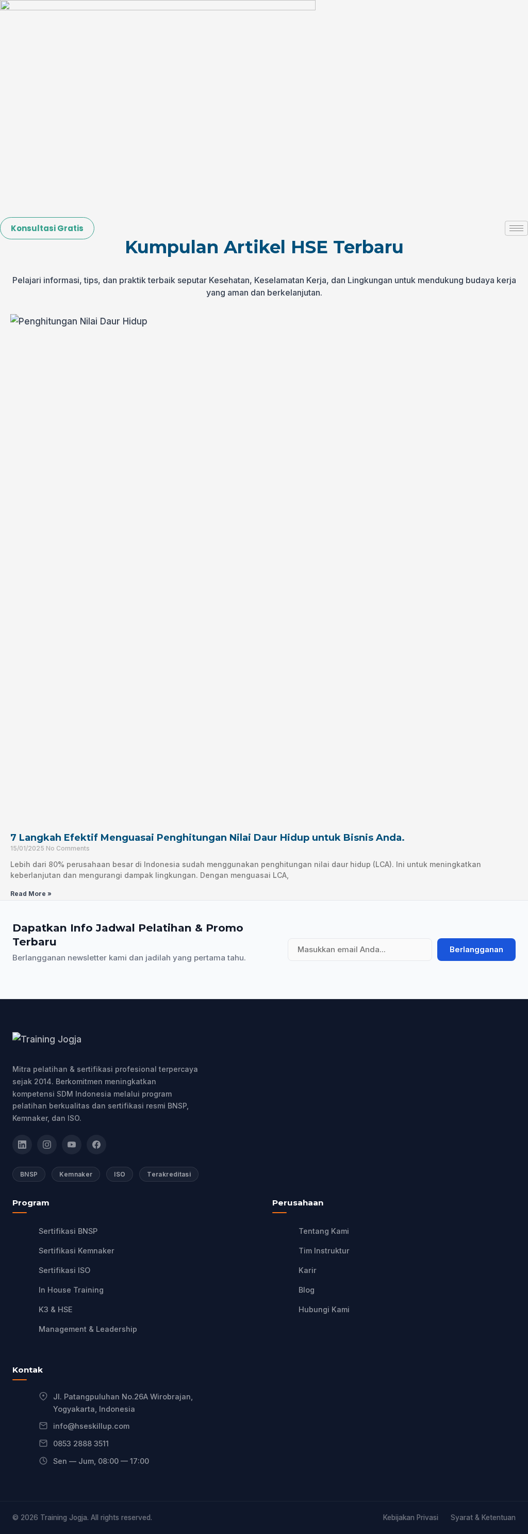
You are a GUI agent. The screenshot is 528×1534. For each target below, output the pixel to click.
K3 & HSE (56, 1309)
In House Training (71, 1289)
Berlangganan (476, 949)
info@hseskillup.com (91, 1426)
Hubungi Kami (324, 1309)
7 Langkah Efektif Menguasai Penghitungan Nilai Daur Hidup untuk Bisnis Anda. (207, 837)
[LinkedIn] (22, 1144)
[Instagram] (47, 1144)
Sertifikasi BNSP (68, 1231)
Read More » (31, 893)
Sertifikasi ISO (64, 1270)
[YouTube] (71, 1144)
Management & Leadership (88, 1329)
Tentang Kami (324, 1231)
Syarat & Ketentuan (483, 1517)
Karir (308, 1270)
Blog (307, 1289)
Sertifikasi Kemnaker (76, 1250)
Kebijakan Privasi (410, 1517)
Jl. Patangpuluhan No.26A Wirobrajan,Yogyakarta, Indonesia (123, 1402)
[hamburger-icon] (516, 228)
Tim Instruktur (324, 1250)
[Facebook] (96, 1144)
